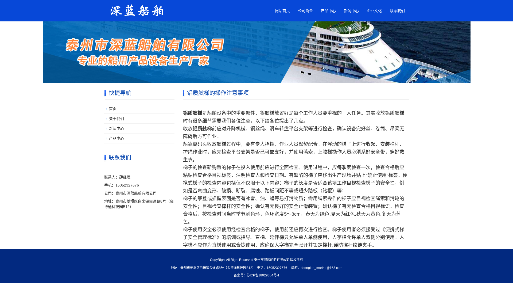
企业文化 (374, 11)
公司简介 (305, 11)
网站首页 (282, 11)
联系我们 (397, 11)
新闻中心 (351, 11)
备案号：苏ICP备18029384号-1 (256, 275)
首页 (112, 109)
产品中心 (328, 11)
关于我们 (116, 118)
